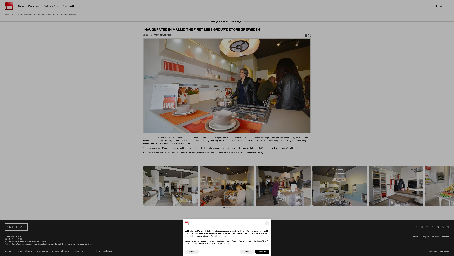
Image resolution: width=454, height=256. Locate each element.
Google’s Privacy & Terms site (214, 236)
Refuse (247, 251)
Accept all (262, 251)
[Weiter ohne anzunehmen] (267, 223)
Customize (191, 251)
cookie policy (194, 236)
